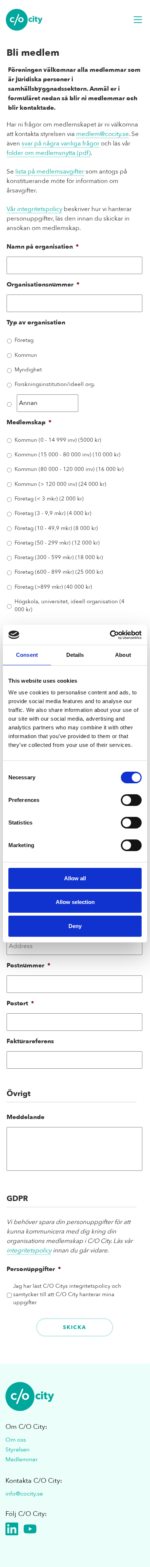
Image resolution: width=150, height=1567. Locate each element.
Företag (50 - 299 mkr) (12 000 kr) (57, 542)
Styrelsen (17, 1450)
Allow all (75, 878)
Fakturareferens (30, 1041)
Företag (24, 340)
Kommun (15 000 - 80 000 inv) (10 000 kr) (68, 454)
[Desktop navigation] (137, 19)
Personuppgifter (34, 1269)
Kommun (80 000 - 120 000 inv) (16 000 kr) (69, 469)
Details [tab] (75, 655)
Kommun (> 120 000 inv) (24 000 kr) (60, 484)
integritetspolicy (29, 1250)
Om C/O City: (26, 1426)
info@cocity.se (24, 1494)
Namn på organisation (43, 247)
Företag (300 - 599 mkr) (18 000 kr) (59, 557)
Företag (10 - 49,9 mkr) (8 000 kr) (56, 528)
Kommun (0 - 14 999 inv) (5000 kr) (58, 440)
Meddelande (25, 1117)
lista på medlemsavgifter (49, 171)
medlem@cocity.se (102, 134)
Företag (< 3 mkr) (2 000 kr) (49, 498)
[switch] (131, 800)
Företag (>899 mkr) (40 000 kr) (53, 586)
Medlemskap (29, 422)
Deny (75, 926)
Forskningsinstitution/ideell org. (55, 384)
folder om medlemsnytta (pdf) (49, 153)
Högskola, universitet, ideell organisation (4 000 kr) (70, 605)
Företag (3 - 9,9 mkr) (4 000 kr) (53, 513)
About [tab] (123, 655)
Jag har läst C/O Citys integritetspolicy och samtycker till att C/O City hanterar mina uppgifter (67, 1294)
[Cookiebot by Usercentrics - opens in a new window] (110, 635)
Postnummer (28, 966)
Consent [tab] (27, 655)
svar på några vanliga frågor (60, 143)
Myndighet (28, 369)
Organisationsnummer (43, 285)
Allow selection (75, 902)
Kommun (26, 355)
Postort (20, 1003)
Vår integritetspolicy (34, 209)
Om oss (15, 1440)
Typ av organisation (36, 323)
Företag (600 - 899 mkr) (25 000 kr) (59, 572)
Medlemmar (21, 1459)
